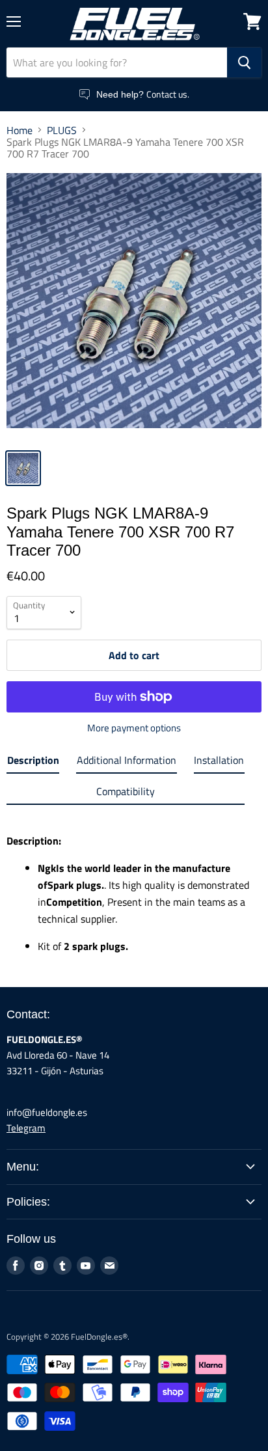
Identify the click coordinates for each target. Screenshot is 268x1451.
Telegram (26, 1127)
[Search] (244, 62)
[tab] (33, 763)
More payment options (134, 727)
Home (20, 130)
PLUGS (62, 130)
